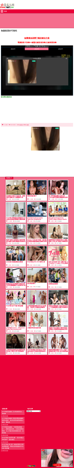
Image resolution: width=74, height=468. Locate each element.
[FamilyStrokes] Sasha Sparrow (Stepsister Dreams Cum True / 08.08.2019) (35, 218)
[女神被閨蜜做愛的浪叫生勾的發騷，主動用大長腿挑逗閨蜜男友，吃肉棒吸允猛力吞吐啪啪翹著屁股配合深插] (37, 304)
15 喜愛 (6, 125)
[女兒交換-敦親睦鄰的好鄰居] (15, 260)
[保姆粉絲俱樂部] (58, 282)
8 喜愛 (30, 265)
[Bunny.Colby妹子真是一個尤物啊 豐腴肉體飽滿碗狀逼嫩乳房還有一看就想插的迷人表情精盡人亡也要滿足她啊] (37, 238)
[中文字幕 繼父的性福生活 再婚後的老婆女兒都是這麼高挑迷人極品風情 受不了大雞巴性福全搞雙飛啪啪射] (37, 348)
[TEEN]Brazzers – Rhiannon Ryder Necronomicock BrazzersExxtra (15, 328)
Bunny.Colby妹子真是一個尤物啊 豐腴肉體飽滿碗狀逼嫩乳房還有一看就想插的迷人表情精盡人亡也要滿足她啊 (37, 240)
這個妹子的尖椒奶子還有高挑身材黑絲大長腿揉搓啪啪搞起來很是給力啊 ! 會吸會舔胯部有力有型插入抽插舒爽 (58, 328)
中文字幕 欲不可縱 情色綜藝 (14, 306)
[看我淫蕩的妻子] (37, 194)
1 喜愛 (52, 243)
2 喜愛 (9, 265)
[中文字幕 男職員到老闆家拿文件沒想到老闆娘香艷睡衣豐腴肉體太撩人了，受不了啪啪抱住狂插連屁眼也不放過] (15, 216)
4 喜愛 (30, 221)
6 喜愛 (52, 309)
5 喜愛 (9, 199)
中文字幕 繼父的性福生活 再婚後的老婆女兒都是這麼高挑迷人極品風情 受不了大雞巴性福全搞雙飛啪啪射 (37, 350)
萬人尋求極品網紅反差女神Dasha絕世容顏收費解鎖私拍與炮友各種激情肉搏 (58, 196)
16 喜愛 (31, 353)
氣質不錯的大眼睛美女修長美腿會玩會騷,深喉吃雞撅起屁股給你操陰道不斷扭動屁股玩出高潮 (15, 240)
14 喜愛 (10, 353)
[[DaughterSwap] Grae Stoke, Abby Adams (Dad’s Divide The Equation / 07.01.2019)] (58, 216)
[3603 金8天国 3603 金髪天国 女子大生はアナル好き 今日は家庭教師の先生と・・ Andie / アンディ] (58, 260)
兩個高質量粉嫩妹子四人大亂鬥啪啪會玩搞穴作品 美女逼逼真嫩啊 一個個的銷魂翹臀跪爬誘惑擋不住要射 (58, 350)
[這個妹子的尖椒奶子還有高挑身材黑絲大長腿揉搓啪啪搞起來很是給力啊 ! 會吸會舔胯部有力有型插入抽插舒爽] (58, 326)
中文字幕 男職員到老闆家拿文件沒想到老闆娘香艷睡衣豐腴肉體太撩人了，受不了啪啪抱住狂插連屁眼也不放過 (15, 218)
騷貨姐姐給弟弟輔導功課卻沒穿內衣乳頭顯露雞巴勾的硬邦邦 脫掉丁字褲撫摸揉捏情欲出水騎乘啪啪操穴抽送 (15, 284)
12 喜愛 (10, 221)
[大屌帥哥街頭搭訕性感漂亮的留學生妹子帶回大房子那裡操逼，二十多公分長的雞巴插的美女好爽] (15, 348)
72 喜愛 (31, 331)
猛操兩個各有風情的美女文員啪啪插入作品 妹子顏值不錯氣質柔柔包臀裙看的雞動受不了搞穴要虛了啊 (58, 240)
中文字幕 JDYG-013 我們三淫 (36, 262)
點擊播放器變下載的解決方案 (37, 38)
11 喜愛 (52, 199)
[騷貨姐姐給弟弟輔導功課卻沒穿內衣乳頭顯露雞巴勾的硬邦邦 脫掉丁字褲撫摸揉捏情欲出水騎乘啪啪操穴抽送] (15, 282)
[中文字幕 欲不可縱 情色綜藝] (15, 304)
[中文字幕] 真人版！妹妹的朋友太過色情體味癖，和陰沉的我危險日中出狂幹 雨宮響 (13, 446)
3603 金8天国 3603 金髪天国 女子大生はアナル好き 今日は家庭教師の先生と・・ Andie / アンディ (58, 262)
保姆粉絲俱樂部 (53, 284)
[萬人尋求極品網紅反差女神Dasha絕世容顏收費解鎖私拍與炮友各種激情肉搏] (58, 194)
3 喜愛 (52, 221)
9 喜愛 (30, 243)
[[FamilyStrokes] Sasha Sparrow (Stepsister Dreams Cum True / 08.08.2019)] (37, 216)
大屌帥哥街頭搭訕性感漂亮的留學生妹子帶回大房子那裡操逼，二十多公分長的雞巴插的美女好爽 (15, 350)
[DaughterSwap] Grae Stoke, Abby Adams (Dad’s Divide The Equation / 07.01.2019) (58, 218)
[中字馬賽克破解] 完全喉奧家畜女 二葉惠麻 (13, 412)
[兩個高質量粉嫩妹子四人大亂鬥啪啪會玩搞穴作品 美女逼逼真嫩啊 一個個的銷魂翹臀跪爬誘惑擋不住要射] (58, 348)
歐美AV (21, 125)
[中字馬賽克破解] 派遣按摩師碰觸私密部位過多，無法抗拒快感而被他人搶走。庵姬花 (13, 420)
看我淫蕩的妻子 (32, 196)
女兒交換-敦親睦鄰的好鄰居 (14, 262)
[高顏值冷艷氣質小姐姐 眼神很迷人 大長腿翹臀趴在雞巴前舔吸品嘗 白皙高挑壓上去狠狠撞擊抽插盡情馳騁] (58, 304)
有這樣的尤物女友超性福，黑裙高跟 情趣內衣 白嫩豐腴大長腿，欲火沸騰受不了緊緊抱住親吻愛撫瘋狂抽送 (15, 196)
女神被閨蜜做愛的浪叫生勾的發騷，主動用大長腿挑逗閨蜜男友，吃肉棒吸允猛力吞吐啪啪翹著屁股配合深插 (36, 306)
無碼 (27, 125)
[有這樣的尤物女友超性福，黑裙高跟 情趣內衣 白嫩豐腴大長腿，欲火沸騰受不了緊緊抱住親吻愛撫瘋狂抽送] (15, 194)
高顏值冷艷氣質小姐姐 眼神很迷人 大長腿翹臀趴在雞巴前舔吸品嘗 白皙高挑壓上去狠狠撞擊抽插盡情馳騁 (58, 306)
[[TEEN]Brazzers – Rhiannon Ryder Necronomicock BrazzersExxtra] (15, 326)
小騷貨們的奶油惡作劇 (34, 328)
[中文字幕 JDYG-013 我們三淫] (37, 260)
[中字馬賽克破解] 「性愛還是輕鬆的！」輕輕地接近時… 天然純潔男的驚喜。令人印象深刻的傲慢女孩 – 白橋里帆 (13, 430)
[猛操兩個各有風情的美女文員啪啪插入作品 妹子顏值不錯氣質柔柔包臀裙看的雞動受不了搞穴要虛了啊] (58, 238)
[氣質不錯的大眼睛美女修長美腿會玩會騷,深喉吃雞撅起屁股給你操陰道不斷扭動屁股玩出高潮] (15, 238)
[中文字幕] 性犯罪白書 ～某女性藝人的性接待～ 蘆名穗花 (13, 438)
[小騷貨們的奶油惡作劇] (37, 326)
